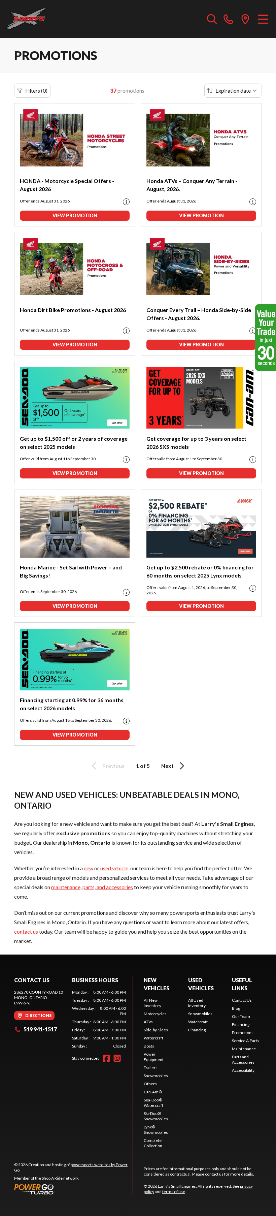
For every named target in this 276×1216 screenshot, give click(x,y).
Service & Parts (245, 1040)
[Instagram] (117, 1058)
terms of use (173, 1191)
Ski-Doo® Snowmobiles (156, 1116)
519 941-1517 (40, 1029)
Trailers (151, 1067)
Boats (149, 1046)
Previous (113, 765)
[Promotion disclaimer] (126, 201)
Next (167, 765)
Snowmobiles (156, 1075)
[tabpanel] (99, 1019)
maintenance (65, 887)
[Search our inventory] (212, 19)
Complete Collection (153, 1143)
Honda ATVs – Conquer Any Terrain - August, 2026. (191, 185)
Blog (236, 1008)
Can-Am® (153, 1091)
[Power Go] (73, 1189)
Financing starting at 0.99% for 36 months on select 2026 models (72, 704)
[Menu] (263, 19)
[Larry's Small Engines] (39, 19)
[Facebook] (106, 1058)
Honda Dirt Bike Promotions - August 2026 (73, 310)
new (88, 868)
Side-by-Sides (156, 1029)
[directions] (245, 19)
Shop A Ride (52, 1178)
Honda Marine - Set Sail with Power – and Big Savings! (71, 571)
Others (150, 1083)
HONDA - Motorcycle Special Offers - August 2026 (67, 185)
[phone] (228, 19)
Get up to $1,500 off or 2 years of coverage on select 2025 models (74, 442)
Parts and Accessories (243, 1059)
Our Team (241, 1016)
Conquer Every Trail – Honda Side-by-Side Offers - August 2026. (198, 314)
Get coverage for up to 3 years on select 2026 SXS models (196, 442)
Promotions (242, 1032)
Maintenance (244, 1048)
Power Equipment (154, 1057)
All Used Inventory (197, 1003)
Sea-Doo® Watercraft (153, 1102)
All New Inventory (152, 1003)
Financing (197, 1029)
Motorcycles (155, 1013)
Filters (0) (36, 90)
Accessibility (243, 1070)
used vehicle (114, 868)
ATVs (148, 1021)
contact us (26, 931)
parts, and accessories (107, 887)
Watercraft (153, 1037)
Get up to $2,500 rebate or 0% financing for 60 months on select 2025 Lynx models (200, 571)
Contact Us (242, 1000)
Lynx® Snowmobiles (156, 1129)
